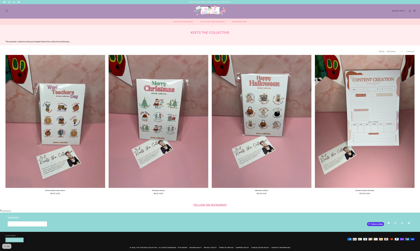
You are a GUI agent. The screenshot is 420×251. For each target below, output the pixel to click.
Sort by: (382, 51)
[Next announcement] (292, 2)
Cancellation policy (260, 247)
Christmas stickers (158, 190)
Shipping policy (242, 247)
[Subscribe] (44, 223)
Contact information (280, 247)
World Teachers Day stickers (55, 190)
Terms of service (226, 247)
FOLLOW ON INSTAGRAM (210, 205)
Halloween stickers (261, 190)
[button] (6, 10)
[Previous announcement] (128, 2)
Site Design (182, 247)
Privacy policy (210, 247)
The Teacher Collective (146, 247)
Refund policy (196, 247)
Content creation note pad (364, 190)
